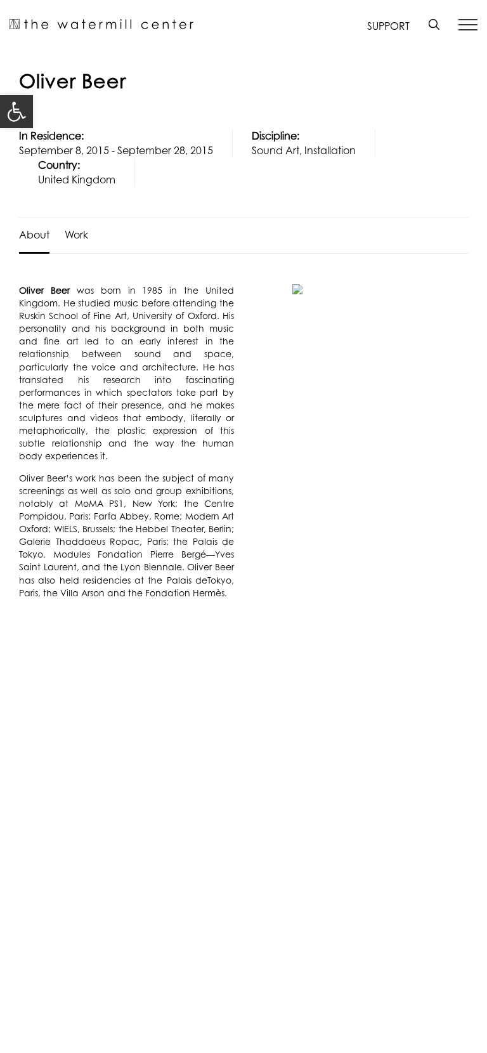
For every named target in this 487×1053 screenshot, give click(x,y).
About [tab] (34, 234)
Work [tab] (76, 234)
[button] (16, 111)
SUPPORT (388, 26)
